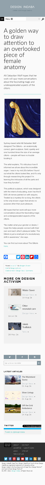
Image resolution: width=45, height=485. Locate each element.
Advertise (17, 448)
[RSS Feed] (35, 458)
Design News (20, 271)
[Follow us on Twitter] (10, 357)
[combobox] (33, 19)
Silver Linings (28, 392)
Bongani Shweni (25, 266)
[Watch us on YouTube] (22, 458)
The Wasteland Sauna (28, 378)
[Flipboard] (32, 257)
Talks (24, 331)
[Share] (36, 257)
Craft (7, 268)
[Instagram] (18, 458)
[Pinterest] (23, 257)
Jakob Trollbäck (26, 325)
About (16, 445)
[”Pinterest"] (34, 357)
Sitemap (25, 451)
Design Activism (15, 268)
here (6, 246)
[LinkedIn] (27, 257)
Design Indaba (16, 471)
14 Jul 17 (13, 266)
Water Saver (28, 290)
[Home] (22, 7)
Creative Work (10, 271)
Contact (25, 445)
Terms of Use (18, 454)
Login (15, 451)
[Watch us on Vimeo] (26, 458)
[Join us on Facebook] (22, 357)
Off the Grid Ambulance (27, 407)
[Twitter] (18, 257)
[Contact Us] (39, 458)
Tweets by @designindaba (15, 432)
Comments (29, 271)
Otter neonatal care (29, 307)
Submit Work (29, 448)
